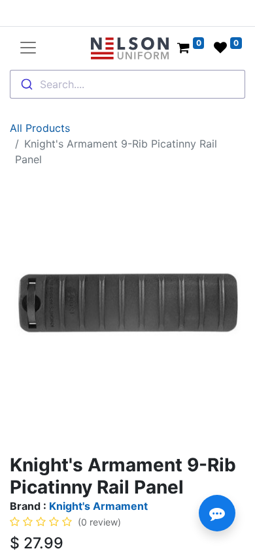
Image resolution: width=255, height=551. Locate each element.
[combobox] (127, 84)
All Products (40, 127)
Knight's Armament (98, 505)
